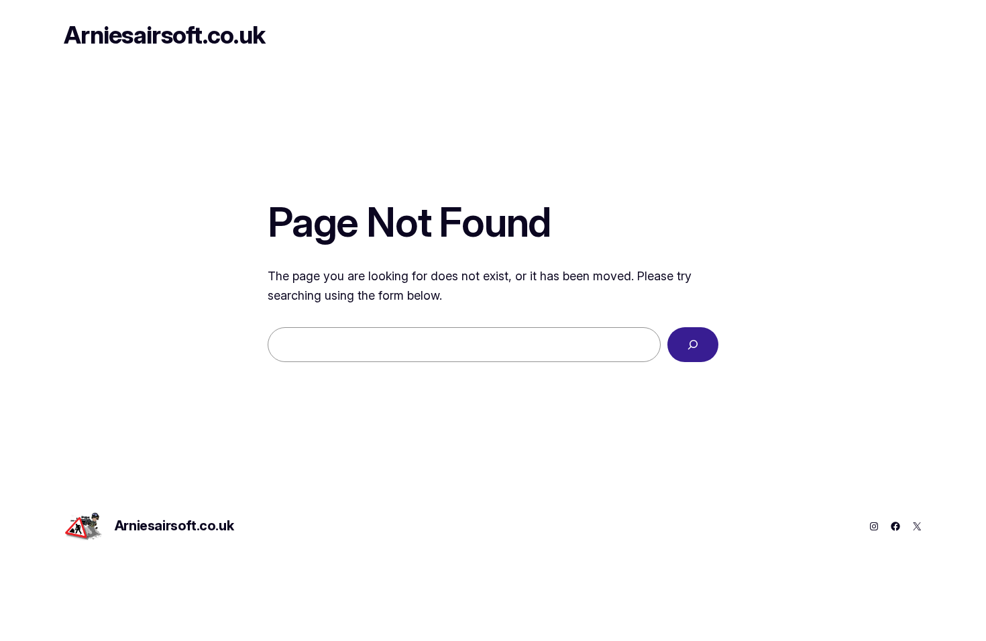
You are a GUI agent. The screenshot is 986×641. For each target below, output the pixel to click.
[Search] (692, 344)
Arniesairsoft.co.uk (164, 35)
